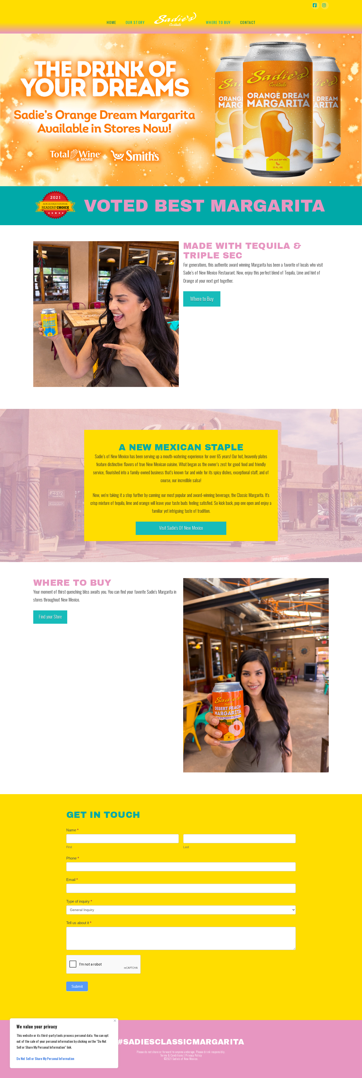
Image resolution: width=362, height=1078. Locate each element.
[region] (64, 1043)
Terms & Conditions (171, 1055)
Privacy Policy (193, 1055)
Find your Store (50, 616)
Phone (72, 858)
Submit (77, 986)
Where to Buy (202, 298)
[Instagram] (325, 5)
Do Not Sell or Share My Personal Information (45, 1058)
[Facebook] (315, 5)
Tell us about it (78, 923)
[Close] (115, 1021)
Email (72, 879)
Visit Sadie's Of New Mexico (181, 527)
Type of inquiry (79, 901)
